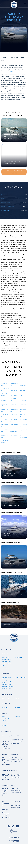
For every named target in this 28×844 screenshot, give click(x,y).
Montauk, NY (5, 754)
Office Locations (6, 721)
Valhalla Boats (6, 666)
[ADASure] (13, 831)
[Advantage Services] (14, 841)
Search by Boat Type (8, 686)
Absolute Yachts (6, 661)
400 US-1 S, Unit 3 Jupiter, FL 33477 (16, 774)
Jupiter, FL (14, 770)
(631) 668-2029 (6, 764)
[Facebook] (8, 826)
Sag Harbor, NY (6, 770)
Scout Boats (18, 657)
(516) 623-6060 (15, 743)
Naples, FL (5, 785)
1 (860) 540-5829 (16, 792)
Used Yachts (5, 673)
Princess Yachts (6, 659)
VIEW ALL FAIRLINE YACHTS (14, 172)
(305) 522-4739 (15, 807)
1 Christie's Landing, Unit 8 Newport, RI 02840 (18, 758)
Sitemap (17, 716)
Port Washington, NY (5, 803)
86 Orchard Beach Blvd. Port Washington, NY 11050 (5, 812)
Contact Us (5, 725)
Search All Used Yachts (6, 678)
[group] (14, 39)
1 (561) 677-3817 (15, 777)
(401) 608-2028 (15, 761)
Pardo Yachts (5, 668)
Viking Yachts (6, 657)
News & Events (6, 704)
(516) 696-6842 (6, 817)
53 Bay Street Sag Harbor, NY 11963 (5, 775)
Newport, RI (14, 754)
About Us (4, 713)
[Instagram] (12, 826)
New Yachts (5, 654)
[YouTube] (17, 826)
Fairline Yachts (14, 72)
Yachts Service (6, 698)
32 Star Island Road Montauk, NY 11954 (5, 760)
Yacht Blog (5, 707)
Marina (17, 698)
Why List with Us (6, 719)
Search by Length (20, 677)
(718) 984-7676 (6, 748)
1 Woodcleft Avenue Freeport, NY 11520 (17, 740)
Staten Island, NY (6, 737)
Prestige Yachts (6, 663)
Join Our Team (6, 723)
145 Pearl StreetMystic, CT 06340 (16, 789)
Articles (17, 707)
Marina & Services (7, 694)
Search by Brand (6, 684)
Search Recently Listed (6, 681)
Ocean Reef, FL (15, 801)
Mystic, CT (14, 785)
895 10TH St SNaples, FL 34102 (5, 790)
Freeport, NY (15, 736)
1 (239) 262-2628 (5, 794)
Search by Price (6, 688)
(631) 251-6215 (5, 779)
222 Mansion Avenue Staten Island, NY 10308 (5, 744)
